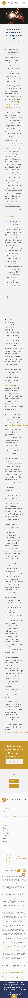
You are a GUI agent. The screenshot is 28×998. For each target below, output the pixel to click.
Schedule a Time (14, 761)
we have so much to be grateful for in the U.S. (14, 145)
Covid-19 (19, 41)
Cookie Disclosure (15, 972)
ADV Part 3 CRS (17, 971)
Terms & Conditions (22, 969)
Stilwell (8, 853)
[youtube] (24, 870)
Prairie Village (19, 854)
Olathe (17, 850)
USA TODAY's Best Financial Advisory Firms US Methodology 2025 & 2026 (13, 946)
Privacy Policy (14, 969)
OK (14, 996)
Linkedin (14, 786)
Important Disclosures (6, 969)
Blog (14, 41)
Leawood (18, 852)
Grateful (14, 42)
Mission (8, 851)
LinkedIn (13, 422)
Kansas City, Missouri (21, 858)
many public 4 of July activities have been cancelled (13, 104)
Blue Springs (19, 856)
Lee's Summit (19, 848)
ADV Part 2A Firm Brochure (7, 971)
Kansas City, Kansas (8, 859)
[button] (14, 989)
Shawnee (8, 855)
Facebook (14, 780)
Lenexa (8, 849)
